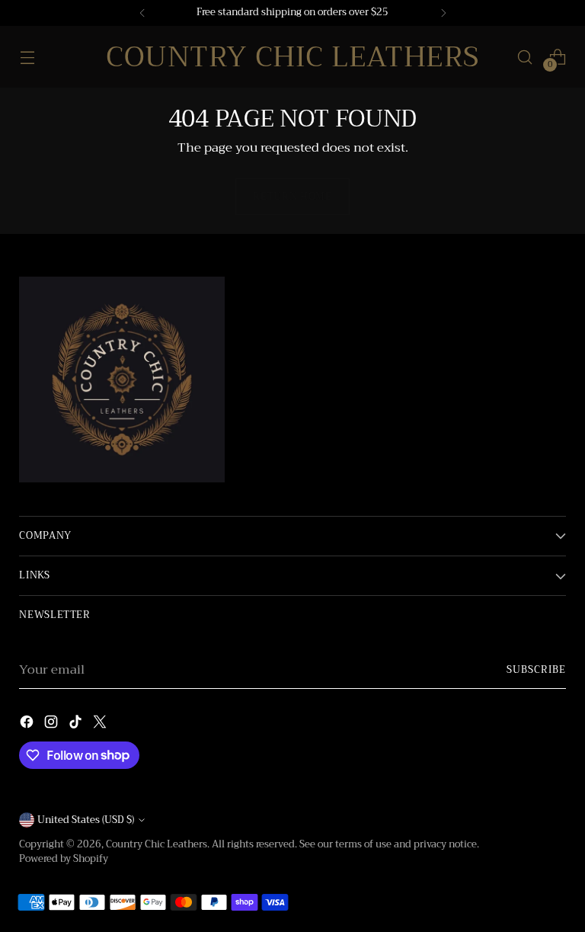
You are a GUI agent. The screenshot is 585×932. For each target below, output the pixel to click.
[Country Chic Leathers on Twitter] (101, 724)
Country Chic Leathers (156, 844)
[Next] (443, 13)
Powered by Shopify (63, 858)
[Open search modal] (525, 56)
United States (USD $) (85, 820)
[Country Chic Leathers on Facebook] (28, 724)
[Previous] (142, 13)
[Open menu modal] (27, 56)
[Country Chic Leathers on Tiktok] (77, 724)
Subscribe (536, 669)
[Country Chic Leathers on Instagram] (52, 724)
